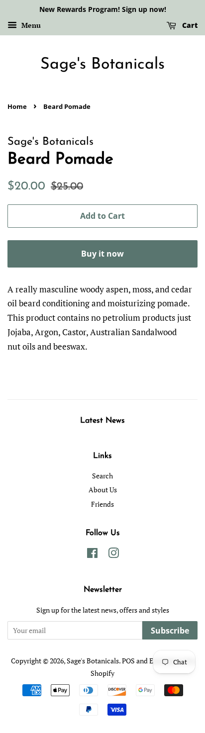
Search (102, 475)
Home (17, 106)
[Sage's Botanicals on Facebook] (92, 554)
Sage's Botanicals (102, 65)
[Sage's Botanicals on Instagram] (113, 554)
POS (128, 660)
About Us (103, 489)
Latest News (102, 421)
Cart (189, 25)
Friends (102, 504)
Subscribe (170, 630)
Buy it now (102, 253)
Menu (30, 25)
